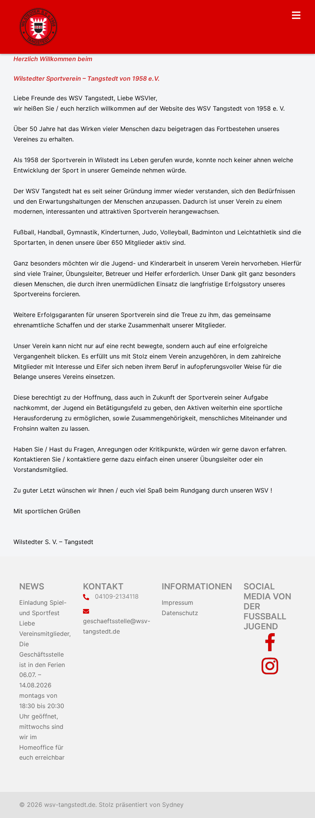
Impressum (177, 602)
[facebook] (269, 647)
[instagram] (270, 670)
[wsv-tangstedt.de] (38, 26)
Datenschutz (180, 613)
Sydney (173, 804)
